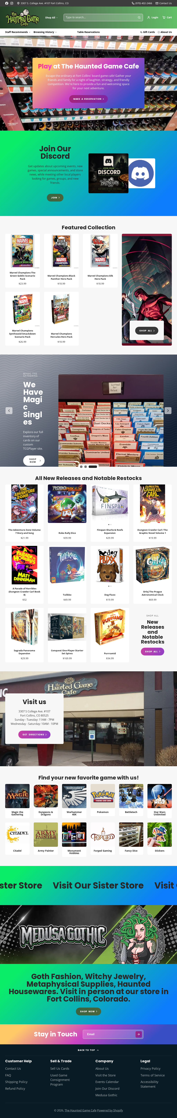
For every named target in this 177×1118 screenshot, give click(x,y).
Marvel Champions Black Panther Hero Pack (61, 261)
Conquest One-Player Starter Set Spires (67, 635)
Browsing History (44, 32)
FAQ (8, 1075)
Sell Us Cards (59, 1068)
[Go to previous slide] (9, 410)
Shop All (50, 17)
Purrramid (110, 635)
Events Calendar (107, 1082)
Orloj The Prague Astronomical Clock (152, 575)
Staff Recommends (16, 32)
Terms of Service (153, 1075)
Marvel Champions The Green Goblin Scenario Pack (22, 261)
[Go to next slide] (168, 410)
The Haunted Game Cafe (80, 1110)
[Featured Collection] (147, 290)
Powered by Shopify (110, 1110)
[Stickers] (159, 838)
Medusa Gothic (106, 1095)
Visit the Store (105, 1075)
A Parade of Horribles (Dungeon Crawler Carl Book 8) (24, 575)
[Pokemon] (103, 800)
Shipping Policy (16, 1082)
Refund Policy (15, 1088)
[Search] (139, 17)
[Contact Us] (164, 3)
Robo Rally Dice (67, 513)
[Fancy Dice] (131, 838)
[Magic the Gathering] (17, 801)
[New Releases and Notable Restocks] (152, 635)
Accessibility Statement (149, 1084)
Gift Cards (149, 32)
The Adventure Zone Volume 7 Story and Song (24, 513)
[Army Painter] (46, 838)
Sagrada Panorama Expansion (24, 635)
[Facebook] (6, 3)
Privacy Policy (150, 1068)
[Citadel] (17, 838)
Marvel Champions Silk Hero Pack (100, 261)
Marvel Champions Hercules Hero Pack (61, 319)
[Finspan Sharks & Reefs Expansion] (100, 505)
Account (152, 17)
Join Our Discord (107, 1088)
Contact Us (13, 1068)
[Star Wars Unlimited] (159, 801)
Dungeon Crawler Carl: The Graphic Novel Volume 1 (152, 513)
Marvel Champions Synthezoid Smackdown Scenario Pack (22, 319)
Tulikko (67, 575)
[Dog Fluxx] (100, 566)
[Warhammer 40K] (74, 801)
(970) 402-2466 (143, 3)
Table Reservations (88, 32)
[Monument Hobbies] (74, 839)
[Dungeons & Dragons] (46, 801)
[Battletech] (131, 800)
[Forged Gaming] (103, 838)
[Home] (22, 18)
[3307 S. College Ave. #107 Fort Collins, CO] (43, 3)
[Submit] (139, 1034)
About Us (166, 32)
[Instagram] (11, 3)
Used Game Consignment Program (60, 1079)
